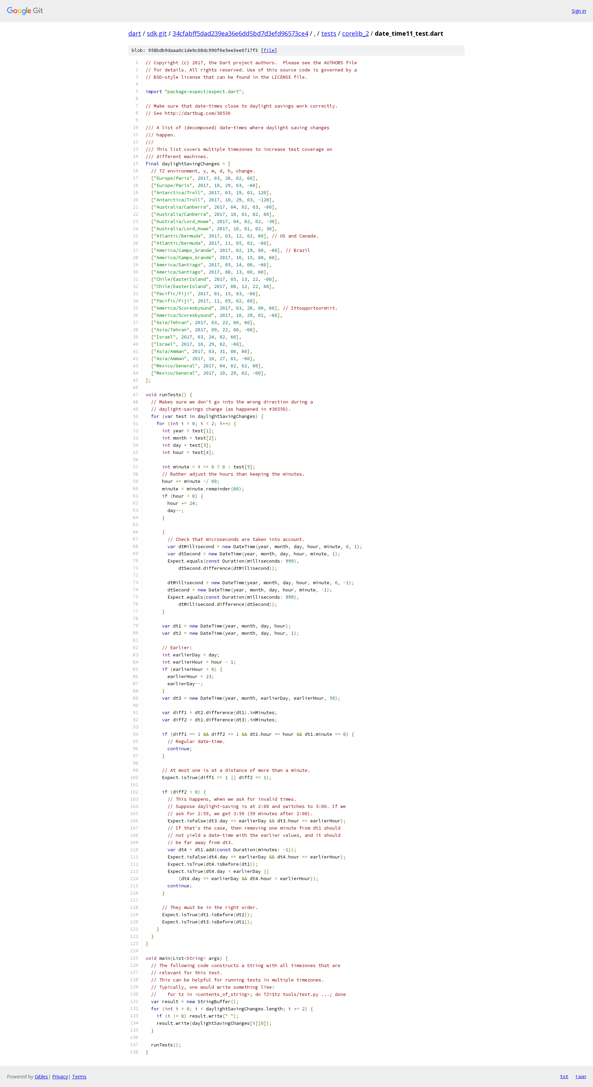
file (269, 50)
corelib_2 (355, 33)
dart (134, 33)
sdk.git (157, 33)
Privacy (60, 1076)
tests (328, 33)
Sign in (579, 11)
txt (564, 1076)
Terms (79, 1076)
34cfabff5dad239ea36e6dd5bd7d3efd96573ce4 (240, 33)
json (580, 1076)
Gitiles (41, 1076)
